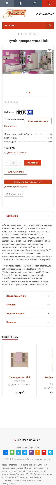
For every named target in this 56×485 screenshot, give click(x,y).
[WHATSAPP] (12, 452)
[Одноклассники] (37, 452)
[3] (11, 102)
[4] (14, 102)
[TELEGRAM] (18, 452)
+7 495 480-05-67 (45, 14)
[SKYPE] (50, 452)
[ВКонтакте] (5, 452)
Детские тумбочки (13, 186)
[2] (8, 102)
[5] (17, 102)
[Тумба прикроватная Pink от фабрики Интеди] (28, 70)
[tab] (10, 126)
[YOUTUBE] (44, 452)
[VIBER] (31, 452)
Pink (25, 186)
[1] (5, 102)
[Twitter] (24, 452)
